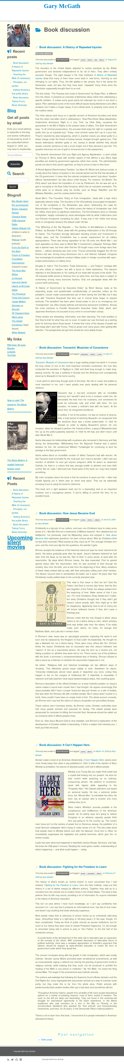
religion (97, 520)
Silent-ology (17, 317)
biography (84, 354)
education (91, 873)
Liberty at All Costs (21, 286)
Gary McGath (62, 6)
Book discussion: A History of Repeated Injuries (20, 66)
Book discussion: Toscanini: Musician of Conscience (73, 347)
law (96, 60)
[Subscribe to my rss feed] (9, 1059)
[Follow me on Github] (17, 1059)
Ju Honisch (17, 278)
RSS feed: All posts (16, 344)
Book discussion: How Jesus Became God (67, 513)
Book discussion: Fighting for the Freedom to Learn (73, 867)
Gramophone (18, 262)
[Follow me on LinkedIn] (22, 1059)
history (90, 60)
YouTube (11, 355)
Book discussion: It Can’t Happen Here (64, 745)
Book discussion (62, 60)
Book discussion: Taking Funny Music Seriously (20, 101)
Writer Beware (18, 332)
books (83, 60)
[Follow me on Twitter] (13, 1059)
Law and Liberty (19, 282)
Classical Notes (19, 216)
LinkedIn (11, 351)
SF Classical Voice (20, 313)
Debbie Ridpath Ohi (21, 228)
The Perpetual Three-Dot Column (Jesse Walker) (21, 297)
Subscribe (15, 164)
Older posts (45, 1039)
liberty (102, 60)
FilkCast (16, 239)
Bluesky (11, 348)
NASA (14, 289)
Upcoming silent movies (20, 542)
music (100, 354)
